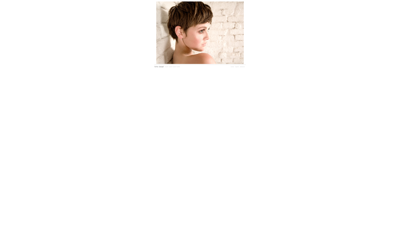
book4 (178, 66)
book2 (170, 66)
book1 (166, 66)
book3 (174, 66)
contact (232, 66)
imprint (237, 66)
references (242, 66)
